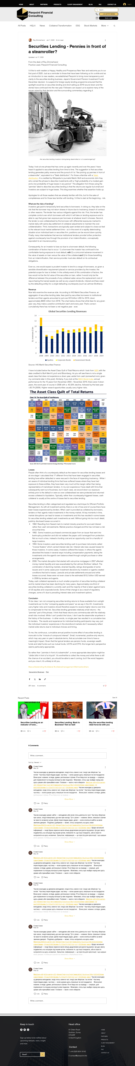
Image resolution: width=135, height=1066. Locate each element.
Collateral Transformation (60, 25)
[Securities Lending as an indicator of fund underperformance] (33, 710)
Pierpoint (34, 12)
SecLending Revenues (36, 672)
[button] (100, 4)
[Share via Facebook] (29, 679)
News (42, 25)
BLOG (103, 1046)
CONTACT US (105, 1053)
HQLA (33, 25)
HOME (103, 1030)
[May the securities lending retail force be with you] (101, 710)
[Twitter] (25, 1030)
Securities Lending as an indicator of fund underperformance (32, 723)
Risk (47, 672)
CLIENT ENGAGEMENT (108, 1043)
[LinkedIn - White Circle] (28, 1030)
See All (114, 698)
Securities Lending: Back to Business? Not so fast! (67, 723)
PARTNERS (104, 1036)
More (103, 25)
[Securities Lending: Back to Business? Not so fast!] (67, 710)
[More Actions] (105, 767)
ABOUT (103, 1033)
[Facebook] (21, 1030)
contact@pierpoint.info (78, 1056)
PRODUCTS (104, 1039)
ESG (78, 25)
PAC (102, 1049)
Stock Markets (90, 25)
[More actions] (105, 40)
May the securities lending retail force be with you (101, 723)
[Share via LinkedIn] (40, 679)
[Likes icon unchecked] (35, 803)
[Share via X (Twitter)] (35, 679)
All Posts (22, 25)
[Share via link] (45, 679)
